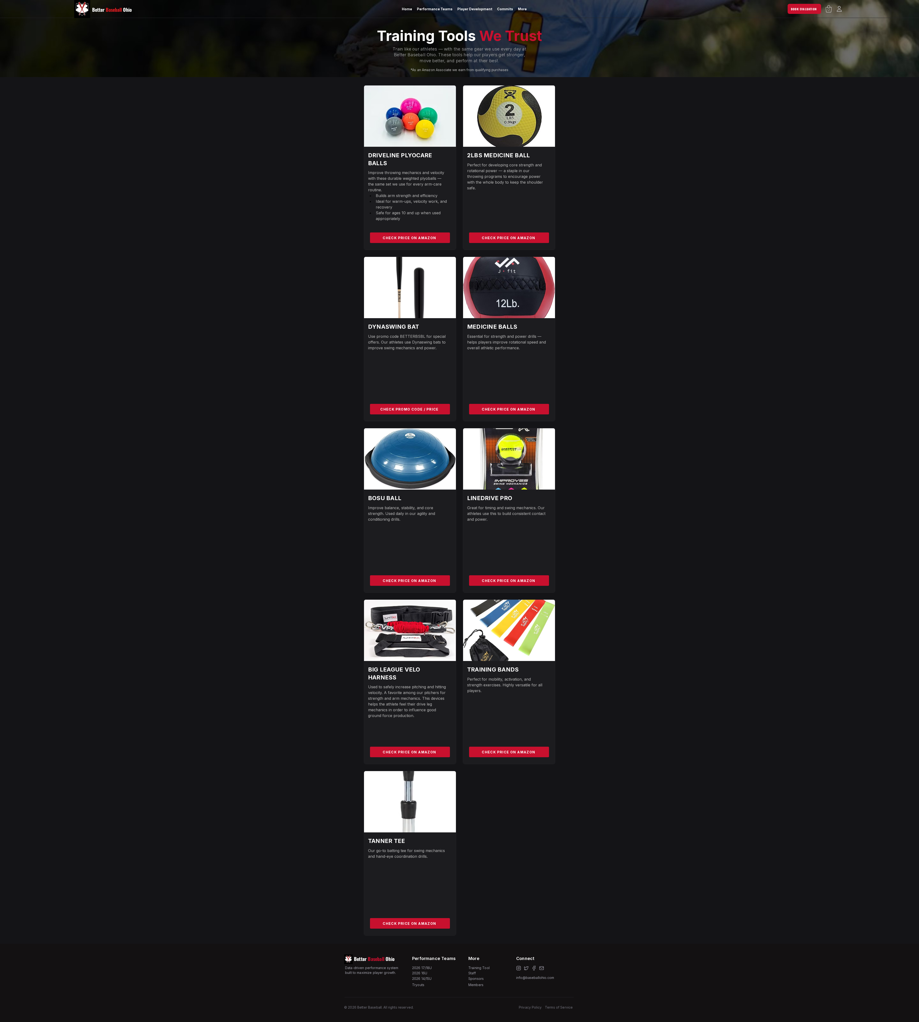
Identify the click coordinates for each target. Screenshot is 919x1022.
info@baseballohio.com (535, 978)
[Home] (839, 8)
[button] (435, 9)
